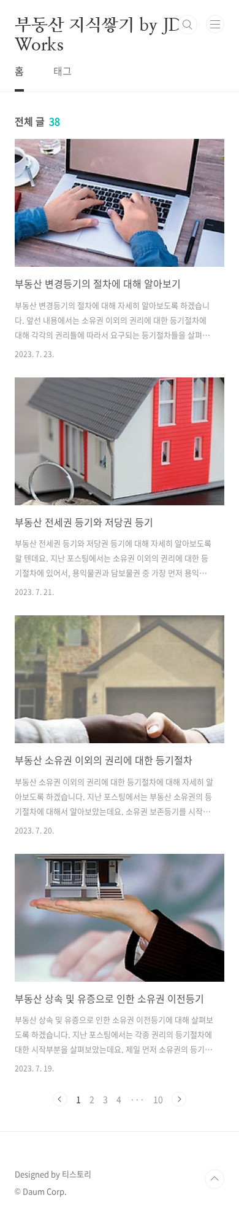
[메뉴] (215, 24)
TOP (214, 1179)
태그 (62, 70)
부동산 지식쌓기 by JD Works (98, 24)
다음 (179, 1099)
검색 (187, 24)
